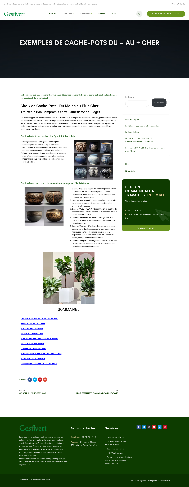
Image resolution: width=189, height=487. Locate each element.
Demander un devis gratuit (166, 14)
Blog (127, 164)
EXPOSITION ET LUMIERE (32, 328)
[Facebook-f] (139, 427)
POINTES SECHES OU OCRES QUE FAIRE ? (39, 338)
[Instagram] (149, 427)
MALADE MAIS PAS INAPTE (32, 343)
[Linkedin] (144, 427)
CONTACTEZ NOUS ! (146, 228)
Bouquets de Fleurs (115, 449)
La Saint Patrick (132, 132)
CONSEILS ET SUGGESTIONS (33, 349)
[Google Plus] (45, 379)
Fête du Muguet (132, 119)
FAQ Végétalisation (115, 453)
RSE (114, 13)
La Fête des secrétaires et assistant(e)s (142, 126)
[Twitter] (35, 379)
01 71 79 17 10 (178, 4)
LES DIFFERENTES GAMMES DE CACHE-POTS (97, 393)
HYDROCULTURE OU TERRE (33, 323)
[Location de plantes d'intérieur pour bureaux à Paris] (14, 13)
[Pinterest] (40, 379)
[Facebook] (30, 379)
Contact (101, 13)
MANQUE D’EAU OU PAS (32, 333)
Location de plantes (115, 437)
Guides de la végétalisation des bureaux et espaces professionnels (118, 460)
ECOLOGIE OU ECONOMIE (33, 359)
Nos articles (130, 171)
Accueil (52, 13)
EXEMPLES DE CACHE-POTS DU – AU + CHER (41, 354)
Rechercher (130, 97)
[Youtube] (154, 427)
